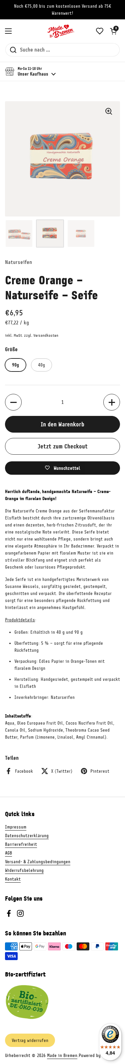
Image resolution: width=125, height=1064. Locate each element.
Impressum (15, 827)
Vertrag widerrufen (30, 1040)
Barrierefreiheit (21, 844)
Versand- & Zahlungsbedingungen (37, 862)
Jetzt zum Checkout (63, 446)
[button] (113, 31)
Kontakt (13, 879)
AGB (8, 853)
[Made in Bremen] (61, 31)
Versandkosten (45, 335)
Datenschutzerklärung (27, 836)
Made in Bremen (62, 1055)
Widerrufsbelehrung (24, 870)
